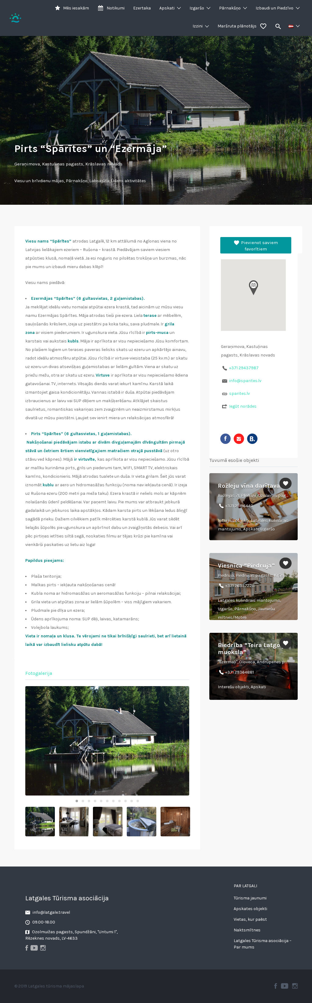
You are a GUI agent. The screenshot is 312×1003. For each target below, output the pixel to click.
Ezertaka (142, 8)
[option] (107, 741)
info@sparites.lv (245, 380)
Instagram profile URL (239, 439)
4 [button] (95, 801)
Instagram (295, 986)
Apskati (167, 8)
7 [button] (113, 801)
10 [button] (132, 801)
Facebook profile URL (225, 439)
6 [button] (107, 801)
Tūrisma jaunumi (250, 898)
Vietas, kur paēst (250, 919)
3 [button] (89, 801)
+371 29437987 (244, 367)
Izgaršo (197, 8)
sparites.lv (239, 393)
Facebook (275, 986)
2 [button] (83, 801)
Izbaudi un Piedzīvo (274, 8)
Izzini (198, 26)
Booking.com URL (252, 439)
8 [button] (119, 801)
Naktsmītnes (247, 930)
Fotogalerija (38, 673)
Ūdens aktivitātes (128, 180)
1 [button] (77, 801)
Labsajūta (99, 180)
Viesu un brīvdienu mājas (39, 180)
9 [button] (125, 801)
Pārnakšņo (230, 8)
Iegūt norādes (243, 406)
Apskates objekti (250, 908)
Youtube (284, 986)
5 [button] (101, 801)
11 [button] (138, 801)
